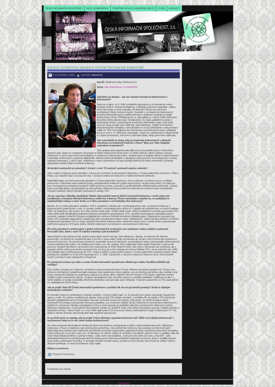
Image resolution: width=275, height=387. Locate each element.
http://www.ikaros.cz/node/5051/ (121, 87)
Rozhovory (69, 354)
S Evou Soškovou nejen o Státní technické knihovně (95, 67)
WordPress (124, 383)
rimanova (97, 75)
